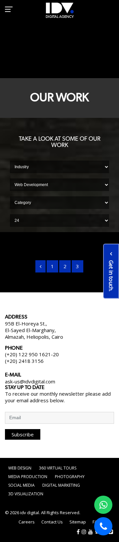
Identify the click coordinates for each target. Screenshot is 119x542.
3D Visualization (25, 494)
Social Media (21, 485)
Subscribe (23, 434)
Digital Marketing (61, 485)
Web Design (19, 468)
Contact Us (52, 522)
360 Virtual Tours (57, 468)
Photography (70, 476)
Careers (27, 522)
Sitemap (77, 522)
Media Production (27, 476)
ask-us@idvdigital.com (30, 381)
